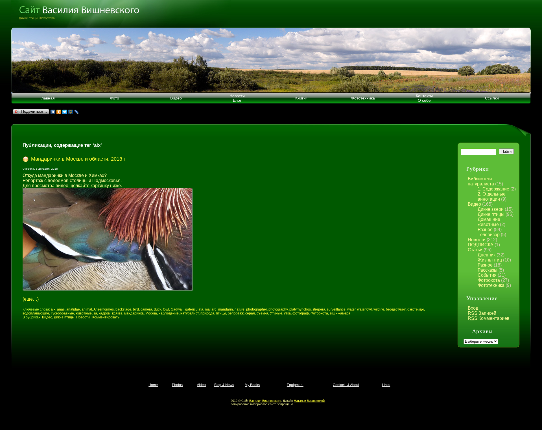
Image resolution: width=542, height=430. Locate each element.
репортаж (236, 313)
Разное (485, 229)
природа (207, 313)
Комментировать (105, 317)
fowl (166, 309)
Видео (176, 98)
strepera (318, 309)
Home (153, 385)
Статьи (475, 249)
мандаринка (134, 313)
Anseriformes (103, 309)
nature (239, 309)
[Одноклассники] (59, 112)
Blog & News (224, 385)
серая (250, 313)
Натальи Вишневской (309, 400)
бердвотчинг (396, 309)
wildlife (378, 309)
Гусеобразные (62, 313)
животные (84, 313)
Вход (473, 308)
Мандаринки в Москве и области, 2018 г (78, 159)
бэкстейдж (415, 309)
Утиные (276, 313)
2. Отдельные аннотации (492, 196)
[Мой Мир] (71, 112)
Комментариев (489, 318)
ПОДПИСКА (480, 244)
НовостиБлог (237, 98)
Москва (151, 313)
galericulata (194, 309)
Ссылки (492, 98)
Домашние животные (489, 222)
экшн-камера (340, 313)
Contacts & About (346, 385)
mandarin (225, 309)
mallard (211, 309)
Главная (47, 98)
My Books (252, 385)
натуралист (189, 313)
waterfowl (364, 309)
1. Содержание (493, 189)
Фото (114, 98)
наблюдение (169, 313)
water (351, 309)
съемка (262, 313)
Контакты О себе (424, 98)
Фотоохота (489, 280)
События (487, 275)
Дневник (486, 254)
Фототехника (363, 98)
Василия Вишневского (265, 400)
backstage (123, 309)
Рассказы (487, 270)
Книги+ (301, 98)
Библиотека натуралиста (481, 181)
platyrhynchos (300, 309)
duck (157, 309)
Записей (482, 313)
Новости (477, 239)
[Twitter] (65, 112)
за (95, 313)
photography (278, 309)
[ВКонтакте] (53, 112)
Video (201, 385)
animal (87, 309)
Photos (177, 385)
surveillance (336, 309)
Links (386, 385)
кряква (117, 313)
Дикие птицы (491, 214)
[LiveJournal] (77, 112)
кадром (104, 313)
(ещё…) (31, 299)
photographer (256, 309)
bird (136, 309)
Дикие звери (491, 209)
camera (146, 309)
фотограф (300, 313)
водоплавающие (36, 313)
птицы (221, 313)
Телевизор (489, 234)
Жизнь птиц (490, 260)
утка (287, 313)
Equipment (295, 385)
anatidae (73, 309)
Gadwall (177, 309)
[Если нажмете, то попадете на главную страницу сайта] (271, 14)
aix (53, 309)
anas (61, 309)
